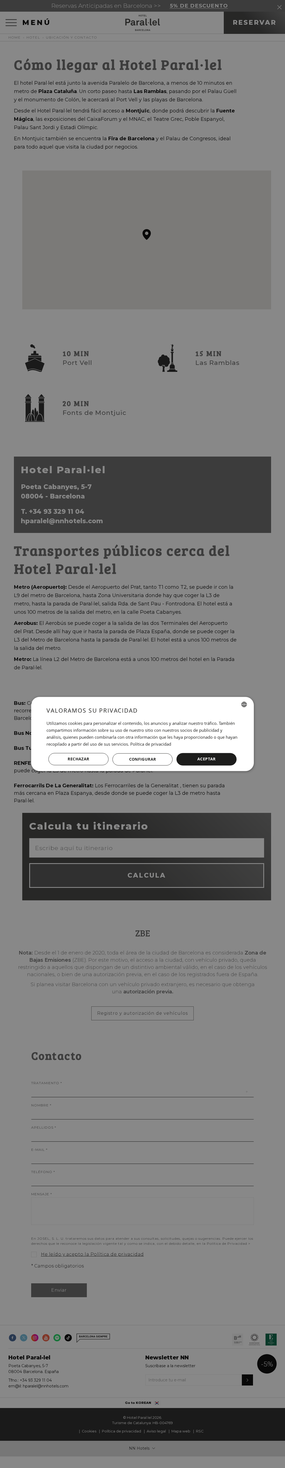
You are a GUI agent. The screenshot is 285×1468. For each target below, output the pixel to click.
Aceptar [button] (206, 759)
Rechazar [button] (78, 759)
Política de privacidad (150, 744)
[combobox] (244, 704)
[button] (142, 759)
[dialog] (142, 734)
